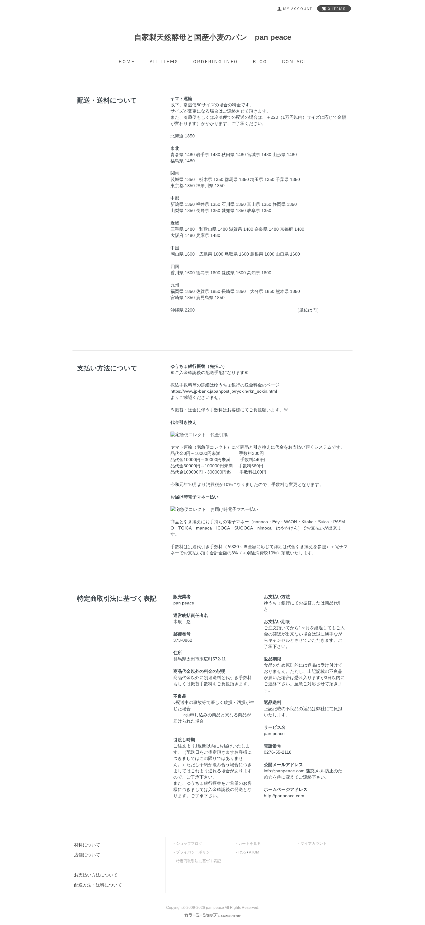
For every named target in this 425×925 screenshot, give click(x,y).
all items (164, 61)
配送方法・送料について (98, 884)
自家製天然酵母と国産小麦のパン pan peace (212, 37)
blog (260, 61)
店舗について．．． (93, 854)
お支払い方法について (96, 874)
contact (294, 61)
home (127, 61)
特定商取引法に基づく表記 (198, 861)
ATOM (254, 852)
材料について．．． (93, 844)
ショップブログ (189, 843)
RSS (242, 852)
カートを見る (249, 843)
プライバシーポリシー (194, 852)
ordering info (215, 61)
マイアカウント (314, 843)
